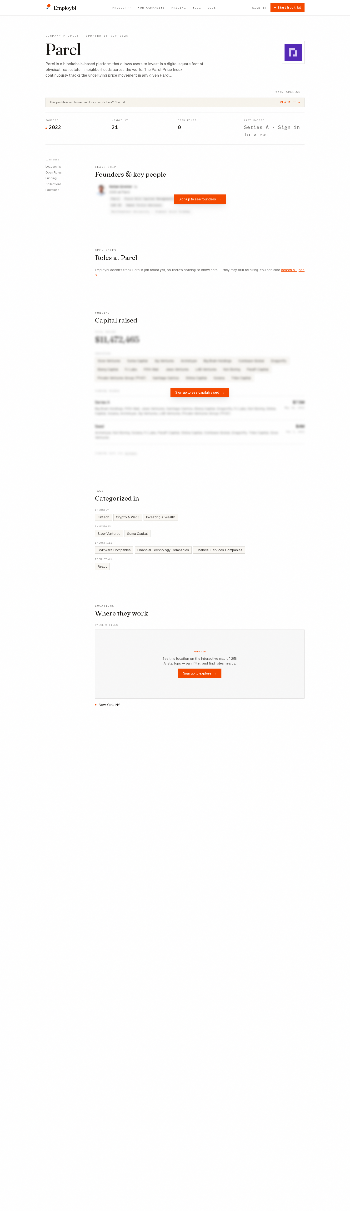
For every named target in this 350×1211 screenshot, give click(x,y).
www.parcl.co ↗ (290, 92)
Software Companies (114, 550)
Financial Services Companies (219, 550)
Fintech (103, 517)
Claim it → (290, 102)
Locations (52, 190)
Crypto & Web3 (128, 517)
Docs (212, 7)
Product (119, 7)
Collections (53, 184)
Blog (197, 7)
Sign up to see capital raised (200, 392)
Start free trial (289, 7)
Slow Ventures (109, 534)
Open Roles (53, 172)
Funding (51, 178)
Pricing (178, 7)
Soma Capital (137, 534)
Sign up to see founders (200, 199)
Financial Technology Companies (163, 550)
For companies (151, 7)
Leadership (53, 166)
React (102, 566)
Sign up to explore (200, 673)
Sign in (259, 7)
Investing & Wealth (160, 517)
